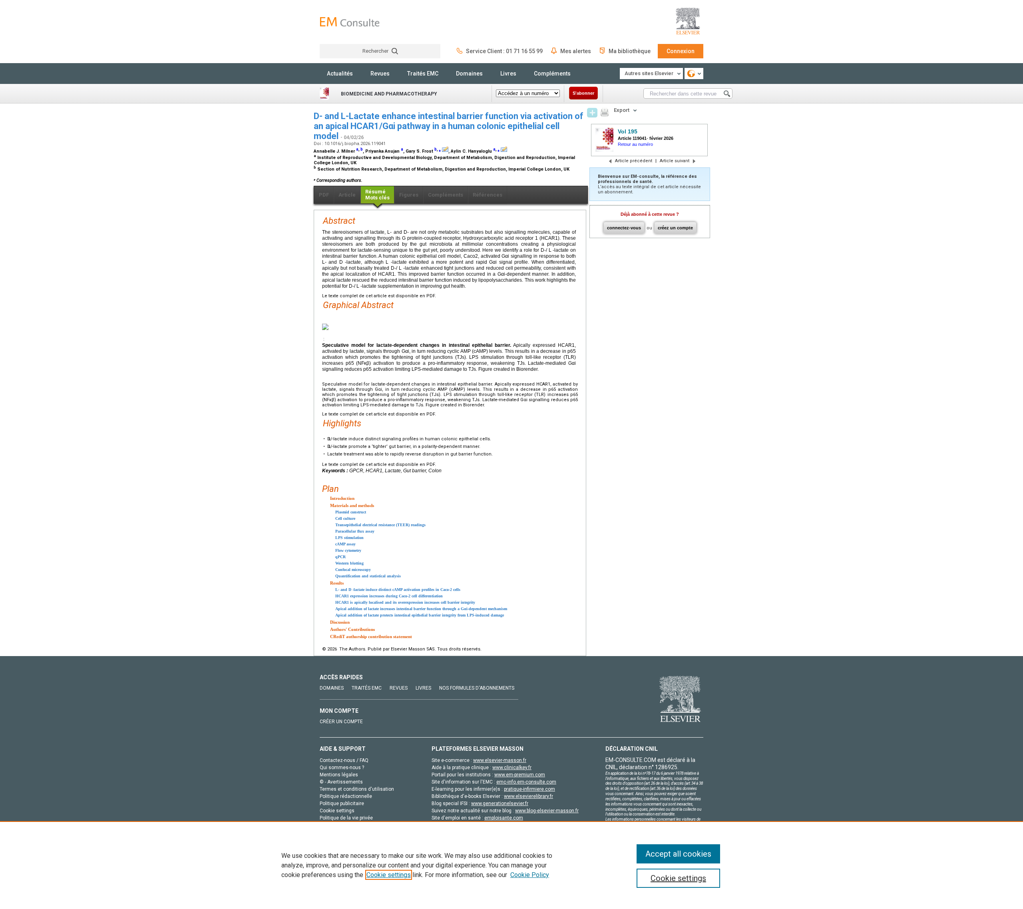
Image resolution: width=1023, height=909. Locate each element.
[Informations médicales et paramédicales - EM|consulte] (350, 22)
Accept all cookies (678, 854)
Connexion (681, 51)
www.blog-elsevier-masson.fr (547, 811)
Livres (508, 73)
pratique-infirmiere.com (529, 789)
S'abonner (583, 93)
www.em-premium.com (519, 775)
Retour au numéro (635, 144)
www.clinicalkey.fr (511, 767)
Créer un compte (341, 721)
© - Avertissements (341, 782)
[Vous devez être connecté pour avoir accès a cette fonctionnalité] (592, 112)
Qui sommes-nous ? (342, 767)
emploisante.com (503, 818)
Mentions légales (339, 775)
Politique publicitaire (342, 803)
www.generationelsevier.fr (499, 803)
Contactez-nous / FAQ (344, 760)
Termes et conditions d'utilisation (357, 789)
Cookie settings (388, 875)
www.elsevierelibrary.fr (528, 796)
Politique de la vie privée (346, 818)
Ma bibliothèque (630, 51)
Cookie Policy (529, 875)
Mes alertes (575, 51)
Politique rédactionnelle (346, 796)
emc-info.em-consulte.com (526, 782)
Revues (380, 73)
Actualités (340, 73)
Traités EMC (422, 73)
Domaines (469, 73)
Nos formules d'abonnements (476, 688)
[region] (511, 865)
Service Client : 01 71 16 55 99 (504, 51)
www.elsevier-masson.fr (499, 760)
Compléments (552, 73)
